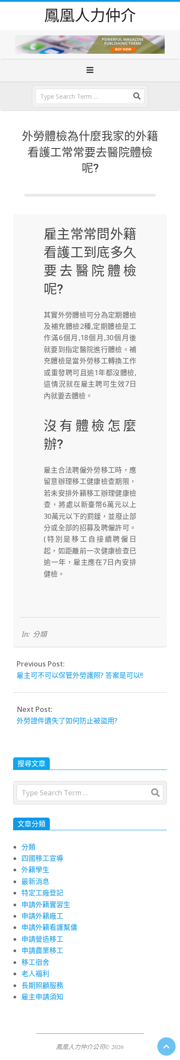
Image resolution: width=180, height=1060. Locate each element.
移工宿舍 (35, 962)
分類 (40, 634)
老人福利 (35, 973)
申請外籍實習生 (45, 904)
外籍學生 (35, 869)
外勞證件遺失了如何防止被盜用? (67, 720)
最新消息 (35, 881)
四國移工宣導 (42, 858)
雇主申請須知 (42, 996)
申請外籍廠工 (42, 916)
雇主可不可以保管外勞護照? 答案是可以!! (80, 675)
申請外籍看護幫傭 (49, 927)
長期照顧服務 (42, 985)
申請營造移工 (42, 939)
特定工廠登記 (42, 893)
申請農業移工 (42, 950)
